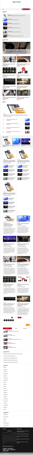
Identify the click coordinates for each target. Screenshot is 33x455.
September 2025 (6, 373)
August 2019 (5, 407)
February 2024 (5, 390)
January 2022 (5, 396)
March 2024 (5, 388)
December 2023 (5, 394)
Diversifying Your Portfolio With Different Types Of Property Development (22, 87)
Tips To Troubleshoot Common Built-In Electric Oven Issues (9, 87)
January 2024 (5, 392)
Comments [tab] (25, 328)
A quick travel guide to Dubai (11, 335)
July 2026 (5, 367)
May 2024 (5, 386)
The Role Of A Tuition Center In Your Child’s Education (9, 64)
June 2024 (5, 384)
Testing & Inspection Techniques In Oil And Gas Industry (9, 98)
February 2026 (5, 369)
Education (4, 449)
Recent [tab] (16, 328)
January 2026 (5, 371)
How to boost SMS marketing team (12, 347)
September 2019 (6, 405)
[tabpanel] (16, 48)
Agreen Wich (16, 2)
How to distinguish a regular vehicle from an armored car (15, 339)
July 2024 (5, 382)
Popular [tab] (8, 328)
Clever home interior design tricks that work (13, 331)
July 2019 (5, 409)
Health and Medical (12, 449)
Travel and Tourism (5, 450)
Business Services (6, 416)
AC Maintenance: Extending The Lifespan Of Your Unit (12, 51)
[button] (22, 9)
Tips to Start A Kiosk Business (11, 343)
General (4, 96)
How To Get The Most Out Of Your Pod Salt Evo (23, 76)
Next (29, 141)
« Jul (3, 444)
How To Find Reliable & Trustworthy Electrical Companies (23, 98)
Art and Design (5, 414)
